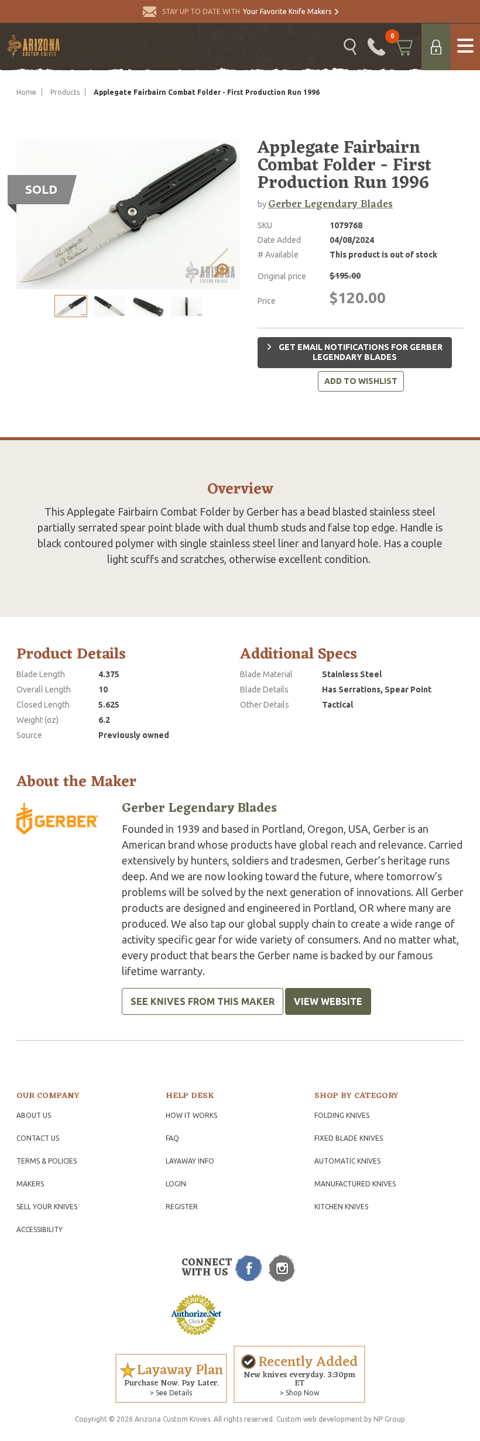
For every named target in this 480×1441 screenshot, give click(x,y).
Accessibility (39, 1229)
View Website (328, 1001)
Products (65, 92)
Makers (30, 1184)
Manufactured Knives (355, 1184)
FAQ (172, 1138)
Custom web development (319, 1419)
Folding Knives (341, 1115)
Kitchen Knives (341, 1206)
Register (182, 1206)
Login (176, 1184)
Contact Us (37, 1138)
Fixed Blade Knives (348, 1138)
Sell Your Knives (46, 1206)
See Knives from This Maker (203, 1001)
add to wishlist (360, 381)
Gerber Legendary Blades (330, 204)
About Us (33, 1115)
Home (26, 92)
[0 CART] (403, 47)
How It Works (191, 1115)
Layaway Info (190, 1161)
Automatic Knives (347, 1161)
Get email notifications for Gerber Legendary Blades (360, 352)
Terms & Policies (46, 1161)
